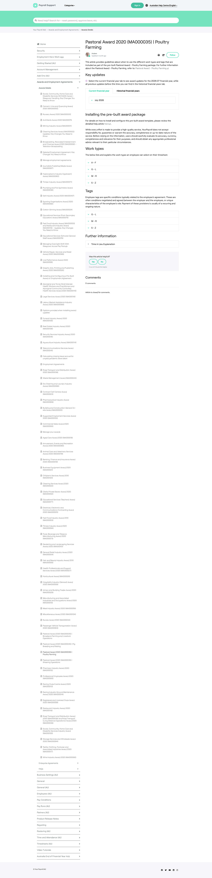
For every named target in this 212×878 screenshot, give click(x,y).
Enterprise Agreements (48, 763)
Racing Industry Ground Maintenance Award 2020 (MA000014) (58, 693)
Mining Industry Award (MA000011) (57, 126)
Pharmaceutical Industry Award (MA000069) (56, 401)
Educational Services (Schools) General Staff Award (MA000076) (59, 237)
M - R (94, 176)
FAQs (41, 769)
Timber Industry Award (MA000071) (57, 182)
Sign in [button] (137, 5)
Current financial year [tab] (99, 90)
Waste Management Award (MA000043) (60, 378)
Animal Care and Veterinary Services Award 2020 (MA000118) (58, 452)
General (40, 781)
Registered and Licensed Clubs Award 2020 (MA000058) (59, 701)
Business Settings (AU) (47, 775)
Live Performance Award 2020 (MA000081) (55, 261)
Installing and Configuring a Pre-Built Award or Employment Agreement (58, 277)
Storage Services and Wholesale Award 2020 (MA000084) (59, 740)
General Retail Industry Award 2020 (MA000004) (57, 553)
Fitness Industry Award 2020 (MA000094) (55, 527)
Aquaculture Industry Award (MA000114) (59, 342)
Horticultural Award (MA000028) (56, 576)
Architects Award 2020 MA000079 (57, 120)
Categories (69, 5)
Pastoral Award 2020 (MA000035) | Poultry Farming (57, 653)
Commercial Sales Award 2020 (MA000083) (56, 425)
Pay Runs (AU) (43, 806)
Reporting (41, 825)
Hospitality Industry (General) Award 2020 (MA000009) (58, 583)
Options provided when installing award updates (59, 311)
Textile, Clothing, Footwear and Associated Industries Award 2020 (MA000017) (57, 749)
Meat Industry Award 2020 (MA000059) (59, 608)
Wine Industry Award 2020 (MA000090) (59, 757)
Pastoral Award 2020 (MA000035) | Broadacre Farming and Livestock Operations (57, 636)
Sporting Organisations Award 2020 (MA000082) (58, 202)
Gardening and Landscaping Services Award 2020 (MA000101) (58, 545)
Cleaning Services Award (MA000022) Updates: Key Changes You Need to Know (58, 133)
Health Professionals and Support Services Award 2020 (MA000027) (57, 569)
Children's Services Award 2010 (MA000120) (56, 476)
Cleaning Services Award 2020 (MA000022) (55, 484)
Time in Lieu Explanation (103, 244)
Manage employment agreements (57, 160)
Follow (172, 55)
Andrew (94, 53)
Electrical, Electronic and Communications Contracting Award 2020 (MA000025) (58, 509)
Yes (93, 262)
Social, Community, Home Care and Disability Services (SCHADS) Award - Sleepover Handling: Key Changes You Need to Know (59, 97)
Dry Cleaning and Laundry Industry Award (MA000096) (57, 385)
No (102, 262)
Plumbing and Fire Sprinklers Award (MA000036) (58, 189)
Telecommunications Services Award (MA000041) (58, 349)
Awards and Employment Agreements (63, 30)
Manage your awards (51, 432)
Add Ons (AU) (43, 75)
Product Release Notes (48, 818)
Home (43, 44)
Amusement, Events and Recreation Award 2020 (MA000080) (58, 444)
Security (41, 50)
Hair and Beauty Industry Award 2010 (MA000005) (58, 561)
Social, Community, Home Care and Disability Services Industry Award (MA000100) (58, 731)
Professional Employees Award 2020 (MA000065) (58, 677)
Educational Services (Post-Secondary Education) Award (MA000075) (59, 216)
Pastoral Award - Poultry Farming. (151, 68)
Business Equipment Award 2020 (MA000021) (57, 468)
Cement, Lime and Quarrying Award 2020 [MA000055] (58, 107)
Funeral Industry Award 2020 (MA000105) (55, 319)
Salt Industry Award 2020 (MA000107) (58, 196)
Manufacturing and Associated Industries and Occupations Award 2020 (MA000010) (60, 600)
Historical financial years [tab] (128, 90)
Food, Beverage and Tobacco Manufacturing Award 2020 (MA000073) (55, 536)
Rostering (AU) (43, 831)
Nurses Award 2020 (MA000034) (56, 620)
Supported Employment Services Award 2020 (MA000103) (59, 417)
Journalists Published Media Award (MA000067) (57, 167)
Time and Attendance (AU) (49, 837)
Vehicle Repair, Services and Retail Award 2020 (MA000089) (57, 253)
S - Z (93, 182)
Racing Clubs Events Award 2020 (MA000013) (57, 685)
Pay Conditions (44, 800)
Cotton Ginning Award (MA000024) (58, 209)
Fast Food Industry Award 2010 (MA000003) (55, 519)
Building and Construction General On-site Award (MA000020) (59, 409)
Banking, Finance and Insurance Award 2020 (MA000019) (59, 460)
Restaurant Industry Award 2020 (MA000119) (56, 709)
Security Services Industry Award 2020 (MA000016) (59, 335)
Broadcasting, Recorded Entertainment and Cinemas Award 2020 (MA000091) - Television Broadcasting (59, 144)
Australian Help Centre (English (163, 5)
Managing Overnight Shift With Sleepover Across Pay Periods (56, 245)
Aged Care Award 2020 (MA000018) (58, 437)
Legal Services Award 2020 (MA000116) (59, 296)
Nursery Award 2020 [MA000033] (57, 114)
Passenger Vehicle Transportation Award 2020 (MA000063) (60, 626)
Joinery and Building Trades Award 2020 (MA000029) (59, 591)
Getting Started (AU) (46, 63)
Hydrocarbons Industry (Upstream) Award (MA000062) (57, 175)
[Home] (44, 5)
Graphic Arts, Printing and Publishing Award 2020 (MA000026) (58, 269)
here (106, 123)
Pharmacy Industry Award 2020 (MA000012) (56, 669)
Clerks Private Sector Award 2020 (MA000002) (57, 492)
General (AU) (43, 787)
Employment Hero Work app (50, 57)
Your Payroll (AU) (39, 30)
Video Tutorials (44, 850)
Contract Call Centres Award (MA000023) (55, 393)
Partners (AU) (43, 812)
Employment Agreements (53, 364)
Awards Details (87, 30)
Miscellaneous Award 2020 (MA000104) (59, 614)
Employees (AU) (44, 793)
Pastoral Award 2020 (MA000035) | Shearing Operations (57, 661)
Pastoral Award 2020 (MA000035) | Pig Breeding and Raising (59, 645)
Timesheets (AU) (44, 843)
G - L (93, 169)
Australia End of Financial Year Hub (53, 856)
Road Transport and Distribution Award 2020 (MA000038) (59, 371)
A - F (93, 162)
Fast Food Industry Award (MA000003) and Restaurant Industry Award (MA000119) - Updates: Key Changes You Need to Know (59, 226)
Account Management (47, 69)
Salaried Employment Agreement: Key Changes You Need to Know (59, 153)
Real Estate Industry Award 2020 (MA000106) (56, 327)
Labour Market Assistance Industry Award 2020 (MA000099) (57, 303)
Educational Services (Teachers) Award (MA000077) (59, 500)
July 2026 (99, 100)
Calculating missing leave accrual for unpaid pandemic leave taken (58, 357)
